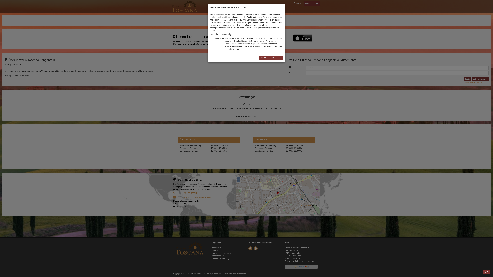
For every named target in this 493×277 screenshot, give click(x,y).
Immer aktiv (218, 38)
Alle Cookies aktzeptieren (271, 58)
